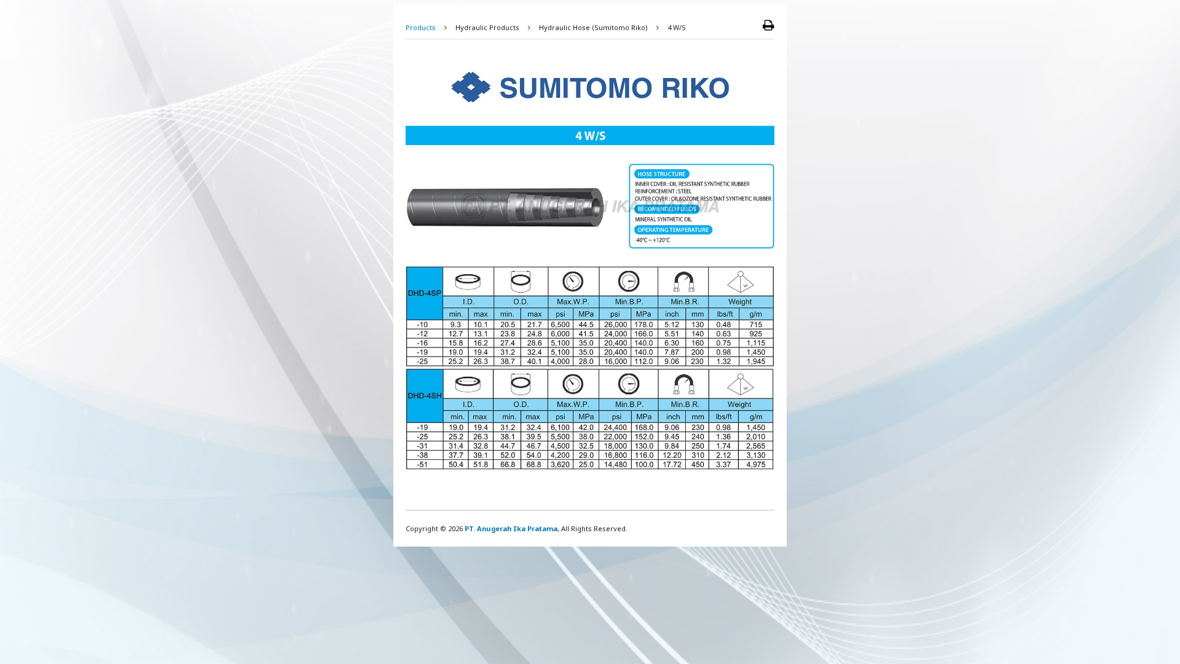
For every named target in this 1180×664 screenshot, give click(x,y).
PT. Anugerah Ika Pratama (511, 528)
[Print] (768, 26)
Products (421, 27)
